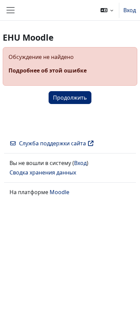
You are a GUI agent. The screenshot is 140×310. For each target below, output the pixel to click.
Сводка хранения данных (43, 172)
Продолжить (70, 97)
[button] (107, 10)
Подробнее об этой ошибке (47, 70)
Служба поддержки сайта (52, 143)
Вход (129, 10)
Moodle (59, 192)
